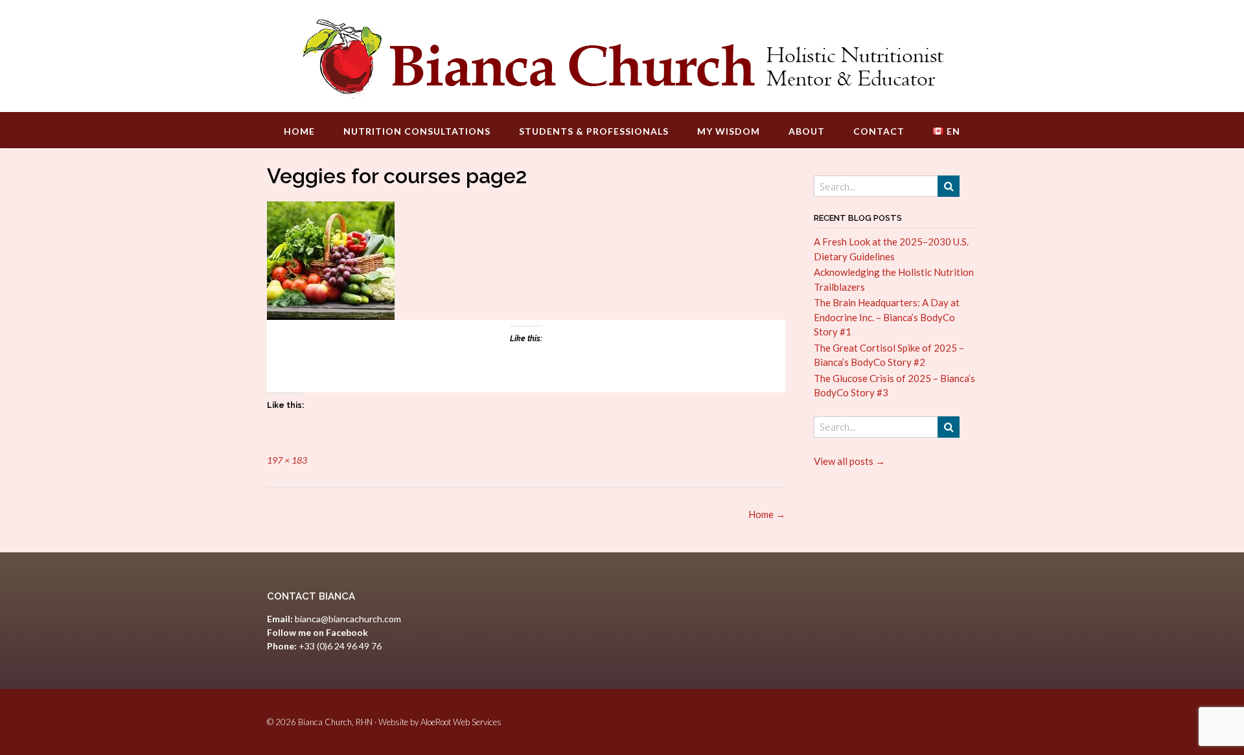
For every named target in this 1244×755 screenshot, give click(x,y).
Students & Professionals (594, 131)
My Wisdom (728, 131)
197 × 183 (287, 460)
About (807, 131)
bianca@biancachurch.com (348, 618)
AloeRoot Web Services (460, 722)
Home (299, 131)
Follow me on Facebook (317, 632)
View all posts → (849, 461)
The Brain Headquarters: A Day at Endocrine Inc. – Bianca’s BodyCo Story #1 (887, 317)
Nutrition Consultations (416, 131)
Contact (878, 131)
